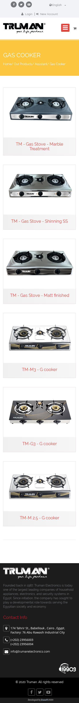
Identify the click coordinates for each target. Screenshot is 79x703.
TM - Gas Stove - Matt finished (39, 295)
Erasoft (44, 700)
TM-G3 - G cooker (39, 443)
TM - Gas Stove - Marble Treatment (39, 146)
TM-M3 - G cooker (39, 369)
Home (7, 64)
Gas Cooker (58, 64)
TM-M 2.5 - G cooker (39, 517)
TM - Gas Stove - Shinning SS (39, 221)
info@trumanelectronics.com (30, 651)
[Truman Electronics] (24, 28)
